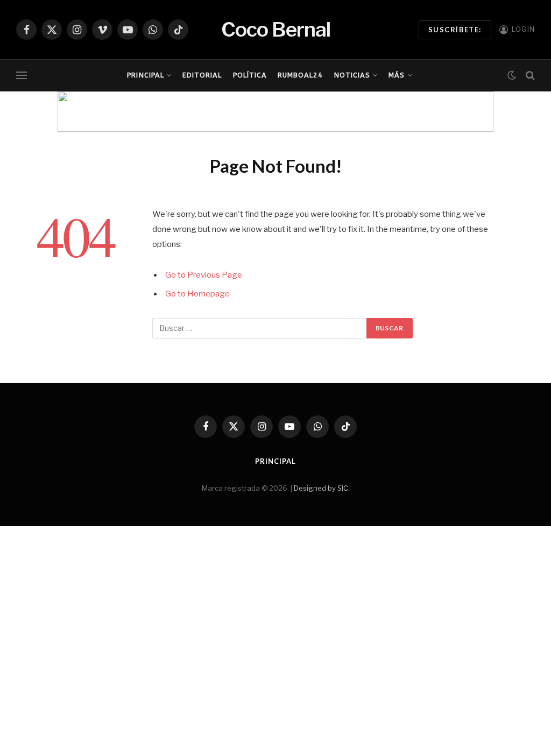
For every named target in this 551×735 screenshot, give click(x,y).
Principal (145, 75)
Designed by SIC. (322, 488)
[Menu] (21, 75)
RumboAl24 (300, 75)
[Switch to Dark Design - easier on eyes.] (512, 75)
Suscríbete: (455, 29)
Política (250, 75)
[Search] (529, 75)
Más (396, 75)
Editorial (202, 75)
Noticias (352, 75)
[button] (74, 112)
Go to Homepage (197, 294)
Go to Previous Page (203, 275)
